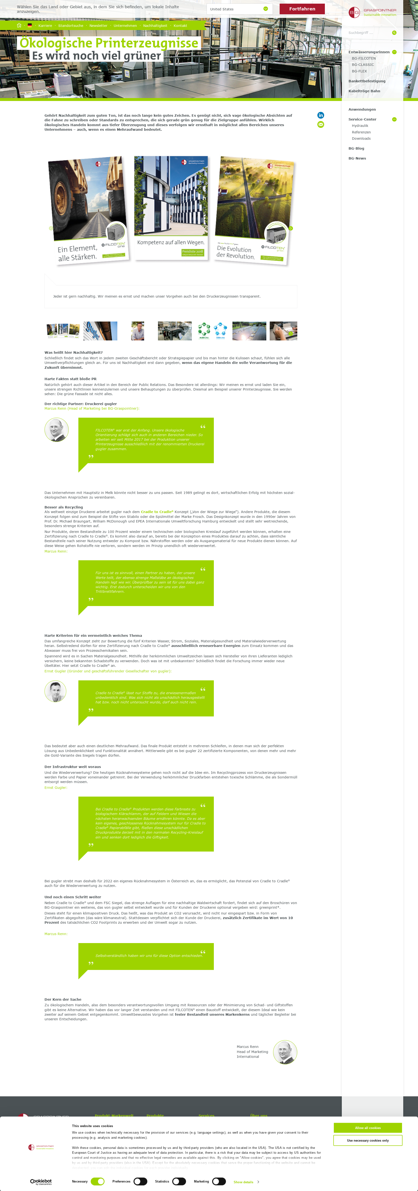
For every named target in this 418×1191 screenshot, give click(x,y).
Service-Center (362, 119)
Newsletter (98, 25)
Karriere (45, 25)
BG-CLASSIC (363, 64)
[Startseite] (19, 25)
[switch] (140, 1181)
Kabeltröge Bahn (364, 91)
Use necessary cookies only (368, 1140)
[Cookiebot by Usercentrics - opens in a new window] (41, 1182)
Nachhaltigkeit (155, 25)
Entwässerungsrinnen (369, 52)
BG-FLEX (359, 71)
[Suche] (394, 33)
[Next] (291, 228)
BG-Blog (356, 148)
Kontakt (180, 25)
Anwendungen (362, 109)
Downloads (361, 138)
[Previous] (51, 228)
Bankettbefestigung (367, 81)
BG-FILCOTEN (364, 58)
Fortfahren (302, 8)
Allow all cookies (368, 1128)
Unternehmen (125, 25)
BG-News (357, 158)
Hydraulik (360, 125)
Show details (243, 1182)
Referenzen (361, 132)
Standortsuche (70, 25)
